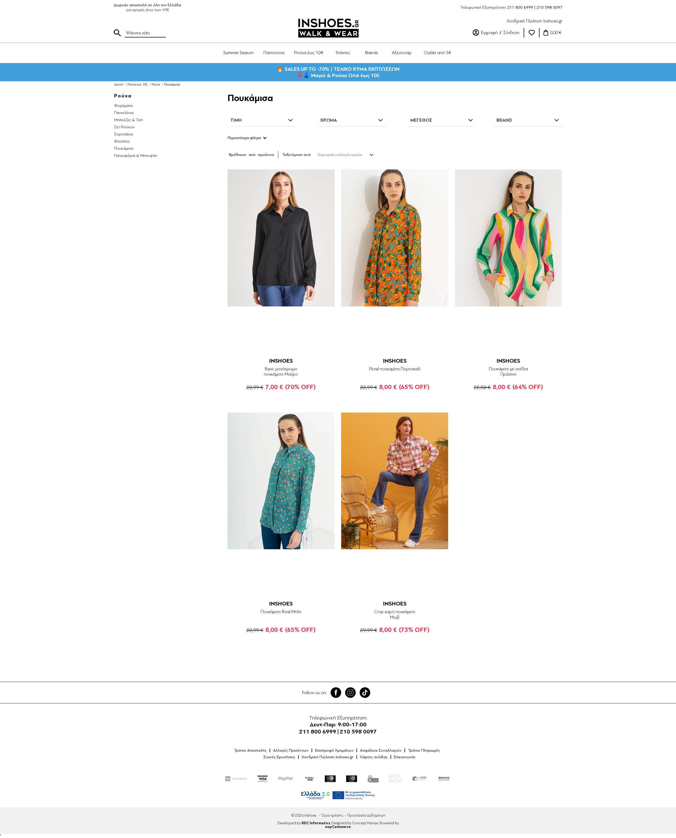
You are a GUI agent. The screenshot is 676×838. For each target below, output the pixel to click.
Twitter (350, 692)
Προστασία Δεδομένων (366, 815)
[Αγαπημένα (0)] (531, 32)
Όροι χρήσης (332, 815)
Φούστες (121, 141)
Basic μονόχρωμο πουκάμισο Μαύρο (281, 371)
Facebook (336, 692)
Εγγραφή (489, 32)
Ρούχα (156, 84)
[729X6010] (281, 237)
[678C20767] (394, 481)
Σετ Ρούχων (124, 127)
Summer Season (238, 52)
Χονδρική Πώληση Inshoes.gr (534, 20)
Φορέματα (123, 105)
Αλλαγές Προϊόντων (291, 750)
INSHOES (281, 360)
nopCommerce (338, 827)
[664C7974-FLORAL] (281, 481)
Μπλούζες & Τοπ (128, 119)
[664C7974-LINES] (508, 237)
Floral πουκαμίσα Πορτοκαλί (394, 368)
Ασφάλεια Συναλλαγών (381, 750)
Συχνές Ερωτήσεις (279, 757)
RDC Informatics (316, 823)
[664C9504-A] (394, 237)
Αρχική (118, 84)
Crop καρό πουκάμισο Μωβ (394, 614)
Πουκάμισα (123, 148)
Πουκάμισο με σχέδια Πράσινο (508, 371)
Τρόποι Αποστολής (250, 750)
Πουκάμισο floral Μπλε (281, 611)
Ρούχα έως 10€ (137, 84)
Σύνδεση (511, 32)
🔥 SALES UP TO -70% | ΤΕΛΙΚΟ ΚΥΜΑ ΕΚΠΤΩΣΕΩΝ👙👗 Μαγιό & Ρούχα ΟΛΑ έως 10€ (338, 72)
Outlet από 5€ (437, 52)
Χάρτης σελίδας (374, 757)
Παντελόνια (124, 112)
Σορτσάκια (123, 134)
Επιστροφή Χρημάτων (334, 750)
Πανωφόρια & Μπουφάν (135, 155)
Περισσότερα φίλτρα (244, 138)
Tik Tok (365, 692)
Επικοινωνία (404, 757)
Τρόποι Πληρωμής (424, 750)
